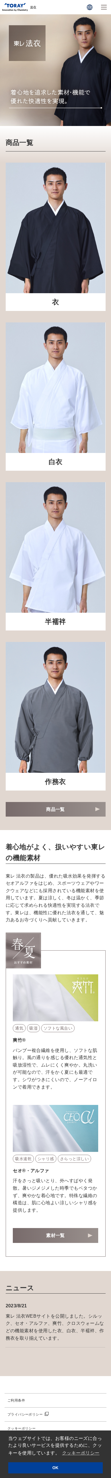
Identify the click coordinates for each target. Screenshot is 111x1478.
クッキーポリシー (21, 1428)
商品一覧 (55, 809)
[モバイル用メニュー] (104, 7)
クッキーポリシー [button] (81, 1453)
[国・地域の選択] (90, 7)
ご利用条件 (16, 1400)
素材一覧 (55, 1235)
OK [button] (55, 1467)
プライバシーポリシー (25, 1414)
